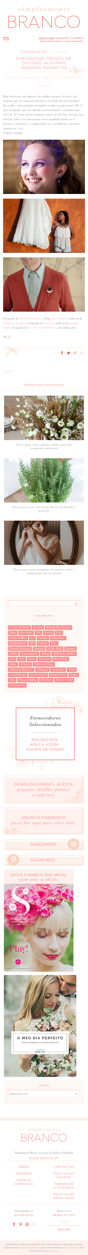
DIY (32, 643)
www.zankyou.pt (44, 1158)
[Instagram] (34, 1224)
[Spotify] (27, 1224)
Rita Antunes (71, 1248)
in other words (54, 648)
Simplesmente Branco (43, 664)
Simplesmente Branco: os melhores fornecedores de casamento (44, 17)
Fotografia (38, 648)
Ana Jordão (58, 319)
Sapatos (13, 664)
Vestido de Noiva (58, 674)
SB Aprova (25, 664)
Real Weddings (61, 658)
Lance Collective (29, 1248)
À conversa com (17, 685)
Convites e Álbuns (18, 637)
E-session (42, 643)
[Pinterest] (21, 1224)
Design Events (58, 637)
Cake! (58, 632)
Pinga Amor (50, 78)
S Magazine (42, 669)
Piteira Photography (41, 328)
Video (12, 679)
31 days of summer (19, 627)
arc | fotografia (30, 319)
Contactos (64, 1166)
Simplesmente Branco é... (21, 669)
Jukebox (13, 653)
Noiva (12, 658)
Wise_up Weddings (28, 679)
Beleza (13, 632)
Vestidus (73, 674)
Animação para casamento (58, 627)
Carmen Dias (51, 1251)
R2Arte (68, 78)
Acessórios (37, 627)
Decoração (42, 637)
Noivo (21, 658)
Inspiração (70, 648)
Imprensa (24, 1173)
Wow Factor (46, 679)
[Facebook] (14, 1224)
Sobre (24, 1166)
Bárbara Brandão (14, 323)
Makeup (45, 653)
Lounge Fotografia (29, 653)
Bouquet (48, 632)
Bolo (38, 632)
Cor (32, 637)
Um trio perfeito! (38, 674)
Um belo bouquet (18, 674)
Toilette (71, 669)
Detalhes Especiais (18, 643)
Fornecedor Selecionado (21, 78)
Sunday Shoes (58, 669)
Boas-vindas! (26, 632)
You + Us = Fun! (64, 679)
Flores (54, 643)
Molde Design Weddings (64, 653)
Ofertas (31, 658)
